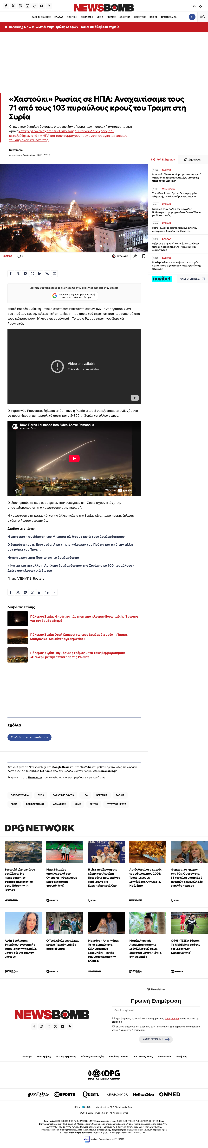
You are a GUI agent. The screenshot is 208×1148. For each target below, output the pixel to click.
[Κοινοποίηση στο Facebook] (10, 273)
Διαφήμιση (181, 1056)
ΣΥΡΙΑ (41, 795)
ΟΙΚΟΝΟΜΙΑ (87, 17)
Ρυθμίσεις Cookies (118, 1056)
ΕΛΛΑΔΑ (58, 17)
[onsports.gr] (64, 1094)
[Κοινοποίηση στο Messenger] (25, 273)
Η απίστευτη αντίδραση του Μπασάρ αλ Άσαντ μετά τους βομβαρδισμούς (66, 537)
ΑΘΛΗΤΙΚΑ (124, 17)
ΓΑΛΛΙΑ (120, 795)
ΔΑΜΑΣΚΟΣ (59, 804)
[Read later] (143, 256)
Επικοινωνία (164, 1056)
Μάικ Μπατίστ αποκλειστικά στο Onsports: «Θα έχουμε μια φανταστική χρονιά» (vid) (61, 877)
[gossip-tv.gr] (38, 1094)
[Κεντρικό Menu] (202, 17)
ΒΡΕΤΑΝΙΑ (101, 795)
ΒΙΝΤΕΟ (94, 804)
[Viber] (20, 6)
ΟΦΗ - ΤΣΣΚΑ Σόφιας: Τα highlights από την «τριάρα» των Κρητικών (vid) (185, 946)
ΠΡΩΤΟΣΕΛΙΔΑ (168, 17)
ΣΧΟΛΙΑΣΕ (122, 256)
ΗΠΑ (85, 795)
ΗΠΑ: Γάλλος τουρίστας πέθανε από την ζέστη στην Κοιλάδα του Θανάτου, (174, 229)
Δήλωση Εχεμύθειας (66, 1056)
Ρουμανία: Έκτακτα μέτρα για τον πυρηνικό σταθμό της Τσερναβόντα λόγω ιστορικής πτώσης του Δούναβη (176, 177)
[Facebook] (6, 6)
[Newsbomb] (52, 1015)
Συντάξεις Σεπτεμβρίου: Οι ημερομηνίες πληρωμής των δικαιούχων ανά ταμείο (174, 195)
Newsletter (35, 777)
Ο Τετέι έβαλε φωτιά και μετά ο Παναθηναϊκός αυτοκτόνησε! (62, 945)
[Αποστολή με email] (54, 273)
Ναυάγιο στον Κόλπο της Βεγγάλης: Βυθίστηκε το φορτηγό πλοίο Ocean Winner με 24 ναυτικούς (177, 212)
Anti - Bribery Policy (143, 1056)
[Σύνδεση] (192, 17)
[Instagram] (27, 6)
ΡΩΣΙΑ (14, 804)
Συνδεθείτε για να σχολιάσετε (29, 737)
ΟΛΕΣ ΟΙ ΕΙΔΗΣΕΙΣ (41, 17)
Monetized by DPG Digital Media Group (115, 1107)
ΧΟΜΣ (78, 804)
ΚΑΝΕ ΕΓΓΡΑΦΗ (153, 1039)
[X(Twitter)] (13, 6)
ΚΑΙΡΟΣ (153, 17)
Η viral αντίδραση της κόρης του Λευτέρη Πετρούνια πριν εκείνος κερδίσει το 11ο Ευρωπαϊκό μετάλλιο (104, 877)
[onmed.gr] (169, 1094)
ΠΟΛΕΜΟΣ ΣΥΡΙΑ (20, 795)
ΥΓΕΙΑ (100, 17)
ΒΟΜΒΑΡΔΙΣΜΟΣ (35, 804)
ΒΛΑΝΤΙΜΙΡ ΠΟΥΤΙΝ (63, 795)
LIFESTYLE (140, 17)
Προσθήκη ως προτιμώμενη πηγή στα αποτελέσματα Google (77, 296)
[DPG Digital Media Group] (104, 1075)
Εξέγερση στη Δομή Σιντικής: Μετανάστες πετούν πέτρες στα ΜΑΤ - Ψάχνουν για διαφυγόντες (175, 247)
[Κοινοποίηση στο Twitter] (18, 273)
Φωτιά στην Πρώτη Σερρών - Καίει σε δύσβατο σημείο (77, 27)
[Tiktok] (34, 6)
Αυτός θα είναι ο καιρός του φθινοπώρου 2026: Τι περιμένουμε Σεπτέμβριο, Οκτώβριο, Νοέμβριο (145, 877)
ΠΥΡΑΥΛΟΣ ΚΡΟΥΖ (116, 804)
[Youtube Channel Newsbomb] (42, 6)
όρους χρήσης (172, 1018)
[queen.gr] (90, 1094)
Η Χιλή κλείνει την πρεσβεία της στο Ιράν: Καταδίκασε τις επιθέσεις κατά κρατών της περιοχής (176, 265)
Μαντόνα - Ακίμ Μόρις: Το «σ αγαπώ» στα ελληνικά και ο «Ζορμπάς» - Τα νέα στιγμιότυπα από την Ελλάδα (103, 951)
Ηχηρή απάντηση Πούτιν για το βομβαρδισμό (43, 557)
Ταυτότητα (27, 1056)
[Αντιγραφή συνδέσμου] (134, 256)
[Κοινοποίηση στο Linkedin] (40, 273)
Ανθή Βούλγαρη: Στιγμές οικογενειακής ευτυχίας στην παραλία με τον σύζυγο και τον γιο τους (21, 948)
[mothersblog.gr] (143, 1094)
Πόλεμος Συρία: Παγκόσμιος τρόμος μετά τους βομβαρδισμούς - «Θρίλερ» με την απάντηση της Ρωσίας (78, 655)
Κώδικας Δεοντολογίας (92, 1056)
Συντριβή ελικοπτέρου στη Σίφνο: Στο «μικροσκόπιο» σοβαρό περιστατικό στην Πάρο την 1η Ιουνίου (20, 879)
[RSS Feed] (49, 6)
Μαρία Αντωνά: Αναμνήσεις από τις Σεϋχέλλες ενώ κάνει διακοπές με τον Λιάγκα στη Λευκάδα (145, 948)
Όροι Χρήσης (44, 1056)
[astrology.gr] (117, 1094)
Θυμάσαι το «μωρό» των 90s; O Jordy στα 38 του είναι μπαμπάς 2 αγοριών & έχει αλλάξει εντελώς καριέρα (187, 877)
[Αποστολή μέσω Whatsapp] (32, 273)
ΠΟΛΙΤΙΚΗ (72, 17)
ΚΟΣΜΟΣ (111, 17)
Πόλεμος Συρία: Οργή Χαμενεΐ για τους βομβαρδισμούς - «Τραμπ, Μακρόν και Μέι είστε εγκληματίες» (79, 637)
